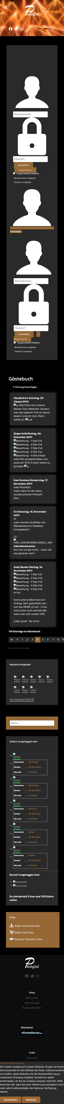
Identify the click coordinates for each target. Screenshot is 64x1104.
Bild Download (32, 1003)
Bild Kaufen (32, 998)
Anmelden (23, 165)
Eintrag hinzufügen (26, 387)
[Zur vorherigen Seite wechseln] (17, 640)
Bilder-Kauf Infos (24, 932)
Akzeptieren (11, 1099)
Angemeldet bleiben (28, 173)
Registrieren (25, 169)
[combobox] (32, 723)
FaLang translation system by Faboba (19, 648)
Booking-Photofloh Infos (28, 939)
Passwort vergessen (22, 182)
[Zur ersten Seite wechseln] (12, 640)
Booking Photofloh (32, 1008)
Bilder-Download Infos (27, 926)
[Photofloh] (32, 963)
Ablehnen (31, 1099)
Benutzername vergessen (25, 178)
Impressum (32, 1058)
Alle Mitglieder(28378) (22, 699)
